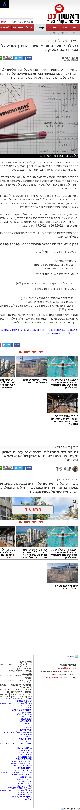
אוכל (29, 27)
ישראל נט (27, 736)
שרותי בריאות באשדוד (21, 774)
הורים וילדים (26, 730)
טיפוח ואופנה (25, 721)
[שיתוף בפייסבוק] (27, 59)
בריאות (18, 689)
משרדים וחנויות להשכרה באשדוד (16, 772)
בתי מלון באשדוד (24, 748)
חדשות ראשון (24, 668)
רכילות (29, 675)
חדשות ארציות (15, 671)
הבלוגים (27, 682)
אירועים (9, 675)
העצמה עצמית (24, 712)
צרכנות (11, 664)
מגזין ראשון (25, 661)
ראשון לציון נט (25, 696)
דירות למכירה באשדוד (21, 761)
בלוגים (21, 664)
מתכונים (28, 727)
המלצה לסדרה (24, 707)
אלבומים (27, 673)
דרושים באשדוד (24, 779)
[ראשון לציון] (57, 24)
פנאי (29, 664)
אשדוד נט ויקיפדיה (23, 794)
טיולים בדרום (25, 716)
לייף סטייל (26, 687)
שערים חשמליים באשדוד (20, 788)
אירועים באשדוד (24, 777)
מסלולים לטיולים (24, 714)
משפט (29, 671)
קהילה (40, 27)
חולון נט (28, 799)
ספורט (53, 32)
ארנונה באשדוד (24, 783)
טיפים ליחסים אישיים (22, 710)
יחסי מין (28, 725)
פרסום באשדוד (24, 792)
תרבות (51, 27)
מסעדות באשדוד (24, 759)
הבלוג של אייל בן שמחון (20, 685)
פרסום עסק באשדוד (22, 765)
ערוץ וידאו (10, 696)
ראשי (75, 27)
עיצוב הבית (26, 718)
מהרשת (18, 27)
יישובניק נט (26, 750)
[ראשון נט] (72, 656)
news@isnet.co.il (67, 668)
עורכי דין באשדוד (24, 786)
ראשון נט (72, 40)
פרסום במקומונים (23, 752)
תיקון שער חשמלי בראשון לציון (18, 732)
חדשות (63, 27)
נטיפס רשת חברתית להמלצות (18, 698)
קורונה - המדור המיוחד (19, 692)
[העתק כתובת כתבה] (8, 59)
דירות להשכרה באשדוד (21, 763)
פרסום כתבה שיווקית (22, 797)
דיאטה (28, 723)
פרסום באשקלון (24, 768)
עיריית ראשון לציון (65, 480)
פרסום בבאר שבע (23, 770)
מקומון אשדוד (25, 734)
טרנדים (28, 689)
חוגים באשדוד (25, 781)
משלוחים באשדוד (23, 756)
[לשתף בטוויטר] (18, 59)
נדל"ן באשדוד (25, 739)
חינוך (73, 32)
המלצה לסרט (25, 705)
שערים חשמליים (24, 701)
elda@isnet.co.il (53, 677)
